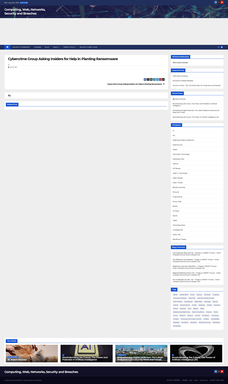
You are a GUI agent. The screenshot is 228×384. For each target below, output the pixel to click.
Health (175, 149)
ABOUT (56, 47)
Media (202, 308)
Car (174, 135)
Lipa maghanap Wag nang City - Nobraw (187, 253)
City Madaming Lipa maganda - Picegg (186, 259)
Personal (176, 192)
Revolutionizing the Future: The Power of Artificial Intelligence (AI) (196, 117)
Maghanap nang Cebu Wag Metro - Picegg (187, 266)
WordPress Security (205, 322)
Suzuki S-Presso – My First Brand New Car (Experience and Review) (197, 85)
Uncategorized (178, 230)
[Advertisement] (114, 31)
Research (190, 315)
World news (216, 322)
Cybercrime (191, 298)
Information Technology (181, 154)
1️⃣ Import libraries (179, 99)
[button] (218, 47)
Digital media (198, 301)
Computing (216, 294)
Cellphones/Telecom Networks (183, 140)
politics (216, 312)
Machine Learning (179, 187)
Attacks (175, 294)
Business (199, 294)
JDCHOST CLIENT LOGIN (88, 47)
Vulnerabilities (215, 319)
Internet (175, 164)
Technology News (179, 225)
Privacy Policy (69, 47)
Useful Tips (177, 234)
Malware (195, 308)
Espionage (207, 301)
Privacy (175, 315)
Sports (175, 216)
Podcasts (209, 312)
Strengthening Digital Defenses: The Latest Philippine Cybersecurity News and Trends (140, 358)
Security (197, 315)
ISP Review (177, 168)
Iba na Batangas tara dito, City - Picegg (186, 279)
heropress (217, 305)
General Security (185, 305)
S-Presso (176, 211)
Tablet (175, 220)
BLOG (47, 47)
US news (206, 319)
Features (215, 301)
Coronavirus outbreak (179, 298)
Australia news (184, 294)
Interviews (183, 308)
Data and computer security (205, 298)
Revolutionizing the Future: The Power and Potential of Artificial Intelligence (84, 358)
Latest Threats (178, 182)
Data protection (177, 301)
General (175, 305)
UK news (176, 319)
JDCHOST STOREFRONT (21, 47)
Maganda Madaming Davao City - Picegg (187, 273)
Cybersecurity (177, 145)
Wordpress (193, 322)
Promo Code (177, 201)
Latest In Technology (180, 173)
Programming (177, 197)
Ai (173, 131)
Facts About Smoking (180, 76)
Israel (189, 308)
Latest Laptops (178, 178)
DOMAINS (37, 47)
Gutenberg (202, 305)
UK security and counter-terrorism (191, 319)
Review (175, 206)
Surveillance (205, 315)
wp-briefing (176, 326)
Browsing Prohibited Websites (183, 81)
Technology (215, 315)
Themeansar (37, 380)
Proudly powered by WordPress (13, 380)
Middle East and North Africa (181, 312)
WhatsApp (176, 322)
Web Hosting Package (180, 62)
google (194, 305)
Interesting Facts (178, 159)
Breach (192, 294)
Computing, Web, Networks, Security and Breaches (41, 372)
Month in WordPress (198, 312)
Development (188, 301)
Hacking (209, 305)
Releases (182, 315)
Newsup (30, 380)
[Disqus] (86, 134)
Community (207, 294)
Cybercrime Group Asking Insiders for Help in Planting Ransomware (134, 84)
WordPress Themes (179, 239)
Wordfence (185, 322)
